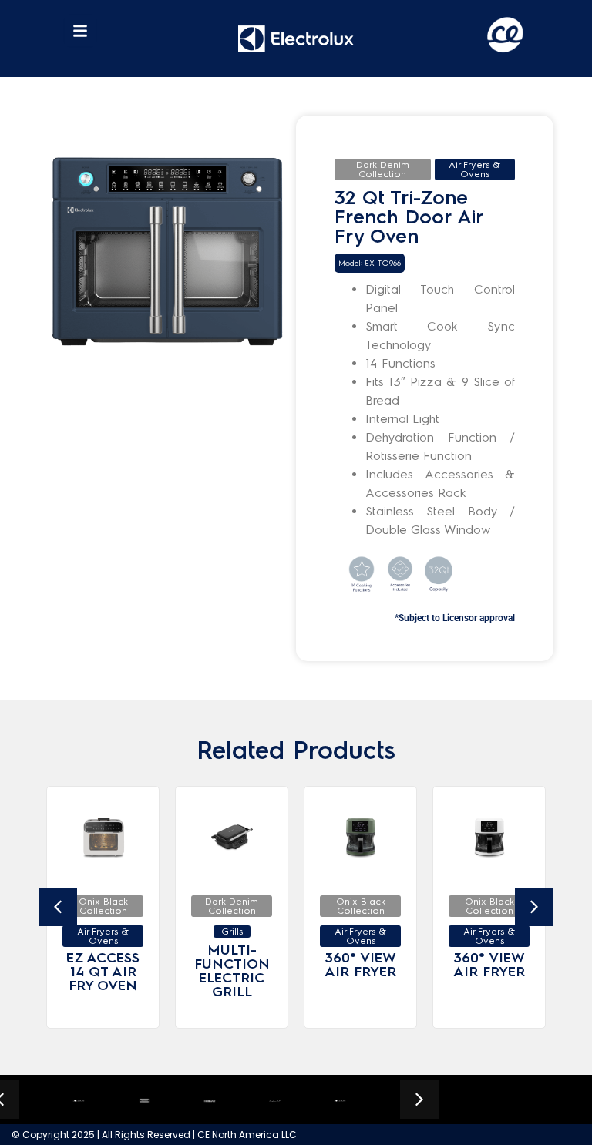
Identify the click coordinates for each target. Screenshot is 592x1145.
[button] (80, 30)
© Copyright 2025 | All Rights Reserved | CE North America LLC (154, 1134)
